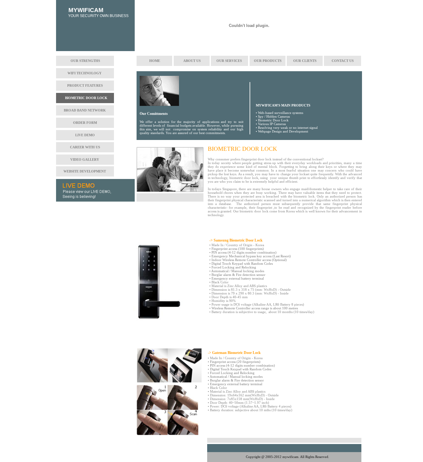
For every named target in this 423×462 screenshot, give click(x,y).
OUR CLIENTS (304, 61)
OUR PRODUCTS (267, 61)
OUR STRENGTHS (85, 61)
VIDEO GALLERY (84, 159)
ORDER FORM (85, 122)
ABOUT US (192, 61)
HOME (154, 61)
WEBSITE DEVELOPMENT (84, 171)
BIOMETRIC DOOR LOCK (86, 98)
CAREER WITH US (85, 147)
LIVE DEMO (85, 135)
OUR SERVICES (229, 61)
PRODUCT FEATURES (85, 85)
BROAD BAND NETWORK (85, 110)
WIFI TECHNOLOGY (85, 73)
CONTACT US (343, 61)
